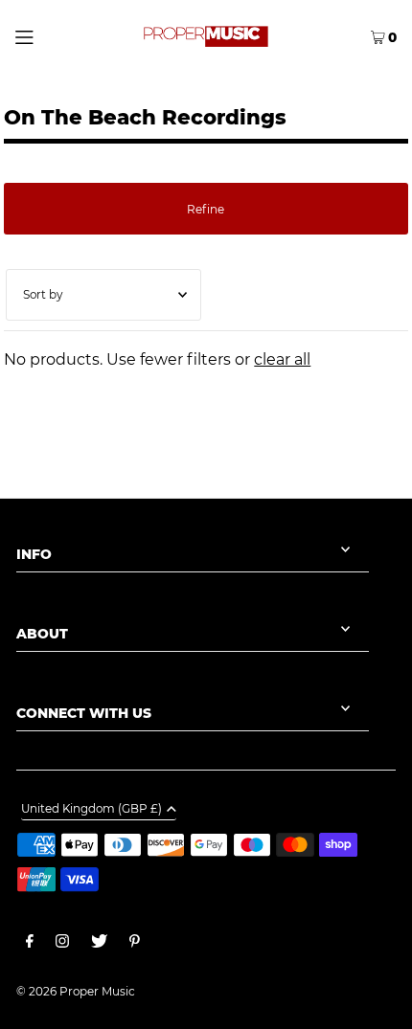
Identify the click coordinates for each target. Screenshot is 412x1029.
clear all (282, 359)
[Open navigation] (51, 35)
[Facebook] (30, 943)
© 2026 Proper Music (75, 991)
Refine (205, 209)
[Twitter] (99, 943)
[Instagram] (62, 943)
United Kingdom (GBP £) (91, 809)
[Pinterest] (134, 943)
